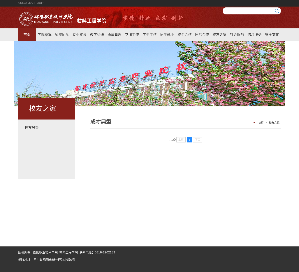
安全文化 (272, 34)
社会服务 (237, 34)
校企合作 (185, 34)
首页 (26, 34)
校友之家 (220, 34)
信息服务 (255, 34)
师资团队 (62, 34)
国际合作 (202, 34)
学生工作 (149, 34)
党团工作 (132, 34)
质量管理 (114, 34)
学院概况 (44, 34)
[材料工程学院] (63, 26)
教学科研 (97, 34)
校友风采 (32, 128)
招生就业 (167, 34)
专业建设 (79, 34)
